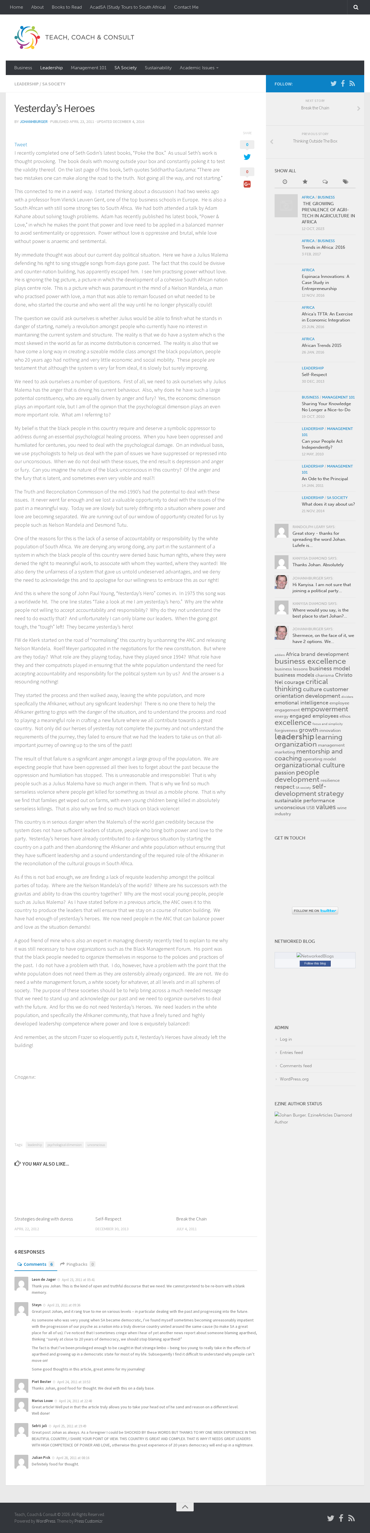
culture (312, 689)
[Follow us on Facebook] (342, 83)
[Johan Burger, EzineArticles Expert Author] (315, 1122)
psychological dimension (64, 1145)
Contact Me (186, 7)
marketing (285, 752)
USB (310, 807)
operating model (319, 759)
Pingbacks (80, 1264)
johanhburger (34, 121)
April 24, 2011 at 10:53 (73, 1381)
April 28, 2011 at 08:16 (72, 1457)
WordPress (45, 1521)
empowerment (324, 709)
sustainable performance (305, 800)
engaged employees (314, 716)
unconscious (96, 1145)
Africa (308, 197)
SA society (303, 788)
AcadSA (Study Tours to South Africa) (128, 7)
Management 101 (88, 67)
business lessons (291, 669)
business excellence (310, 661)
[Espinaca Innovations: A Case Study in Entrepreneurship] (286, 278)
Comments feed (296, 1065)
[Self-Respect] (135, 1191)
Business (23, 67)
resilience (330, 780)
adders (280, 655)
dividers (347, 697)
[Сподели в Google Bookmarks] (25, 1085)
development (322, 695)
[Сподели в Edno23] (15, 1085)
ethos (345, 716)
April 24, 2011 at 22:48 (75, 1400)
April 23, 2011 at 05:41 (78, 1279)
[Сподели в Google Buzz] (22, 1085)
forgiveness (286, 730)
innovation (330, 730)
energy (281, 716)
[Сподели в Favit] (16, 1085)
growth (308, 729)
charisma (324, 675)
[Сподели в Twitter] (19, 1085)
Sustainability (158, 67)
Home (16, 7)
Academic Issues (197, 67)
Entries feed (291, 1052)
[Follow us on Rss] (352, 83)
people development (297, 776)
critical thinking (301, 685)
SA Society (125, 67)
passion (285, 772)
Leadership (51, 67)
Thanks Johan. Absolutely (318, 564)
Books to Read (67, 7)
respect (285, 786)
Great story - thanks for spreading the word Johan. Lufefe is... (319, 539)
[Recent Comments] (325, 182)
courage (294, 682)
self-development (300, 790)
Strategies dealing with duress (43, 1219)
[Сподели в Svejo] (18, 1085)
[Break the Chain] (216, 1191)
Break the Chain (191, 1219)
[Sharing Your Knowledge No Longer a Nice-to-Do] (286, 405)
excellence (293, 722)
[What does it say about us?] (286, 506)
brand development (325, 654)
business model (329, 668)
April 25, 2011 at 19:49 (69, 1426)
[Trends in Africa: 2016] (286, 249)
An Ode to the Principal (325, 478)
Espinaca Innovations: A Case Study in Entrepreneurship (325, 282)
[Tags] (345, 182)
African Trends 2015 (321, 345)
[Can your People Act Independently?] (286, 437)
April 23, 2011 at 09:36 (63, 1305)
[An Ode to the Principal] (286, 474)
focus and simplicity (327, 724)
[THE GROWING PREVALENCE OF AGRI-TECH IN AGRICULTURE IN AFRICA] (286, 205)
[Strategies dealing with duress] (54, 1191)
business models (294, 675)
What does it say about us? (328, 504)
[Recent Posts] (285, 182)
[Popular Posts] (305, 182)
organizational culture (310, 765)
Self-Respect (108, 1219)
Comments (38, 1264)
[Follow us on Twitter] (333, 83)
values (326, 807)
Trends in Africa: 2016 (323, 247)
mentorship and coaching (309, 754)
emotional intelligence (301, 703)
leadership (35, 1145)
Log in (286, 1039)
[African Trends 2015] (286, 347)
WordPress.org (294, 1079)
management (331, 745)
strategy (331, 794)
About (37, 7)
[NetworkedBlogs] (315, 956)
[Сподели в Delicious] (24, 1085)
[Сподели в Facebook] (21, 1085)
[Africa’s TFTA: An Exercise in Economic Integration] (286, 316)
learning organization (309, 740)
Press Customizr (88, 1521)
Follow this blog (315, 963)
